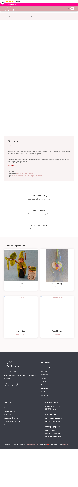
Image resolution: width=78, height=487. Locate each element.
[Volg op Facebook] (5, 384)
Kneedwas (44, 388)
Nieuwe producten (47, 368)
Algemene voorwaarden (12, 408)
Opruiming (44, 395)
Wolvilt (43, 378)
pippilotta (34, 176)
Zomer (31, 173)
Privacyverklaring (10, 411)
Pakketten (12, 17)
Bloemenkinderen (36, 17)
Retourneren (8, 415)
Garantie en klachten (11, 418)
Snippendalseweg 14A (52, 406)
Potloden (44, 385)
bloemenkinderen (17, 176)
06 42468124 (55, 421)
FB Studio (65, 444)
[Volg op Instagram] (9, 384)
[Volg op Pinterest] (16, 384)
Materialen (44, 371)
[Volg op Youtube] (12, 384)
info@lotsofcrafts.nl (55, 418)
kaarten (43, 381)
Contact (6, 425)
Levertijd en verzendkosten (13, 421)
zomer (40, 176)
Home (6, 17)
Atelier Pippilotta (23, 17)
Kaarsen (43, 392)
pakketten (27, 176)
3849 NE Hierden (51, 409)
